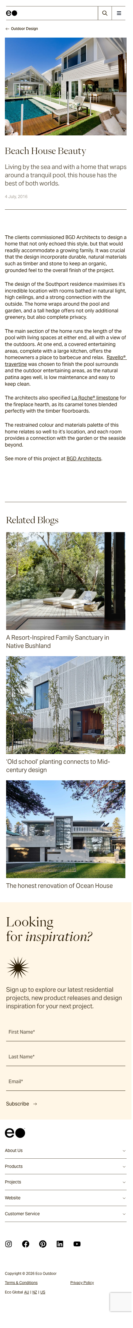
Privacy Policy (82, 1282)
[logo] (11, 13)
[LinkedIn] (60, 1244)
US (42, 1292)
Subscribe (17, 1104)
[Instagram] (8, 1244)
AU (26, 1292)
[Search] (105, 13)
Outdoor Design (24, 28)
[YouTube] (77, 1244)
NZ (34, 1292)
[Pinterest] (42, 1244)
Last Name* (22, 1057)
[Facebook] (25, 1244)
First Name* (22, 1032)
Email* (16, 1081)
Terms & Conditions (21, 1282)
